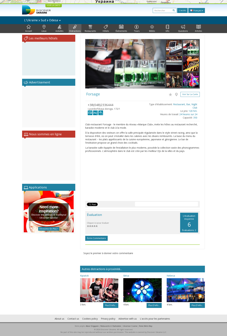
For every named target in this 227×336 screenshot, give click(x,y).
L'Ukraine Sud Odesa (41, 20)
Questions (183, 31)
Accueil (28, 31)
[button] (91, 64)
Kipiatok (84, 275)
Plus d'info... (110, 305)
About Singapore (92, 326)
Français (197, 10)
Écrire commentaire (96, 238)
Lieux (44, 31)
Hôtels (106, 31)
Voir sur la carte (190, 94)
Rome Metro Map (145, 326)
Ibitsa (126, 275)
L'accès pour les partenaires (155, 318)
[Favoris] (171, 93)
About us (59, 318)
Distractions (75, 31)
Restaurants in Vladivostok (110, 326)
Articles (198, 31)
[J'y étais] (177, 93)
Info (167, 31)
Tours (136, 31)
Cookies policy (90, 318)
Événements (121, 31)
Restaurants (90, 31)
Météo (152, 31)
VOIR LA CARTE (53, 5)
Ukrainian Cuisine (130, 326)
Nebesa (171, 275)
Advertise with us (127, 318)
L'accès (182, 10)
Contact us (73, 318)
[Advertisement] (49, 106)
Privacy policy (108, 318)
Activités (59, 31)
